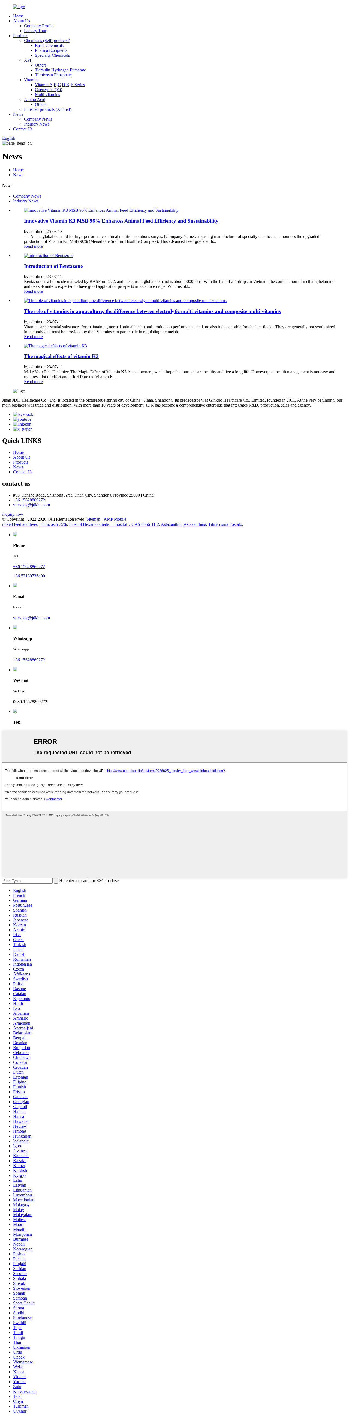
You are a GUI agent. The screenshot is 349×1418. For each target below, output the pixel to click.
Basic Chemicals (49, 45)
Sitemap (93, 519)
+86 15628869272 (29, 500)
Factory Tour (35, 30)
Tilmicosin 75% (53, 524)
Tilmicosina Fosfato (225, 524)
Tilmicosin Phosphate (53, 75)
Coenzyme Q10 (48, 89)
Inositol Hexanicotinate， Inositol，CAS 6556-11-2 (114, 524)
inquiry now (12, 514)
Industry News (36, 124)
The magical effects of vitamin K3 (61, 356)
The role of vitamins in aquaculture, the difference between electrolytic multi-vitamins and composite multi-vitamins (152, 311)
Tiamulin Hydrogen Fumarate (60, 70)
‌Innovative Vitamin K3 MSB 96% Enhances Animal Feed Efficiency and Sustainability (121, 221)
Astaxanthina (194, 524)
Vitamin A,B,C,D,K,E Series (60, 84)
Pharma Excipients (51, 50)
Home (18, 16)
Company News (38, 119)
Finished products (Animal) (47, 109)
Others (40, 65)
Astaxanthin (171, 524)
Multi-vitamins (47, 94)
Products (20, 35)
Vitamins (31, 79)
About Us (21, 21)
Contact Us (22, 129)
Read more (33, 246)
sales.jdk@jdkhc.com (31, 505)
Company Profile (38, 25)
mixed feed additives (20, 524)
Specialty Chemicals (52, 55)
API (27, 60)
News (18, 114)
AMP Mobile (115, 519)
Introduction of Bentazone (53, 266)
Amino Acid (34, 99)
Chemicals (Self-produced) (47, 40)
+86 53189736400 (29, 576)
